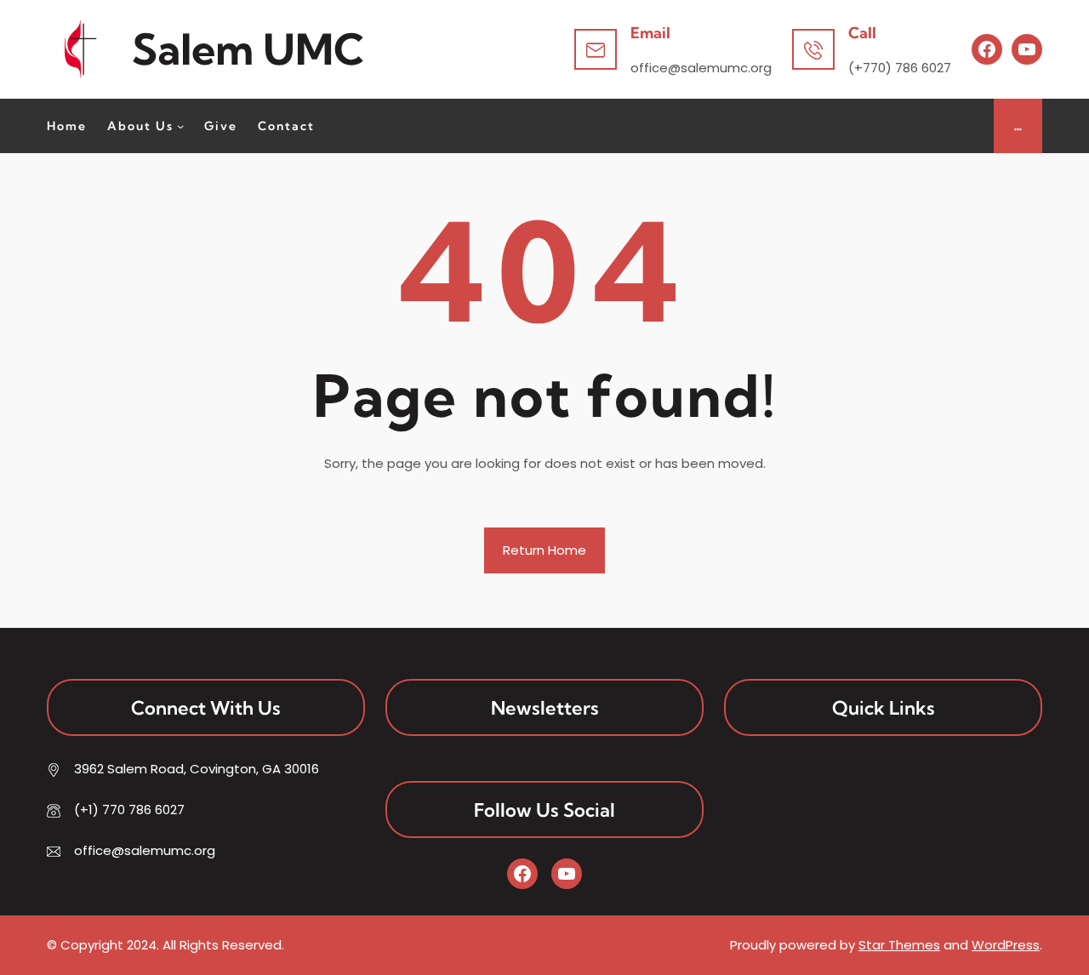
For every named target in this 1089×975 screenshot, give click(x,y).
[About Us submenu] (180, 126)
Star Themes (899, 945)
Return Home (544, 550)
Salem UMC (248, 49)
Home (67, 126)
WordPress (1006, 945)
